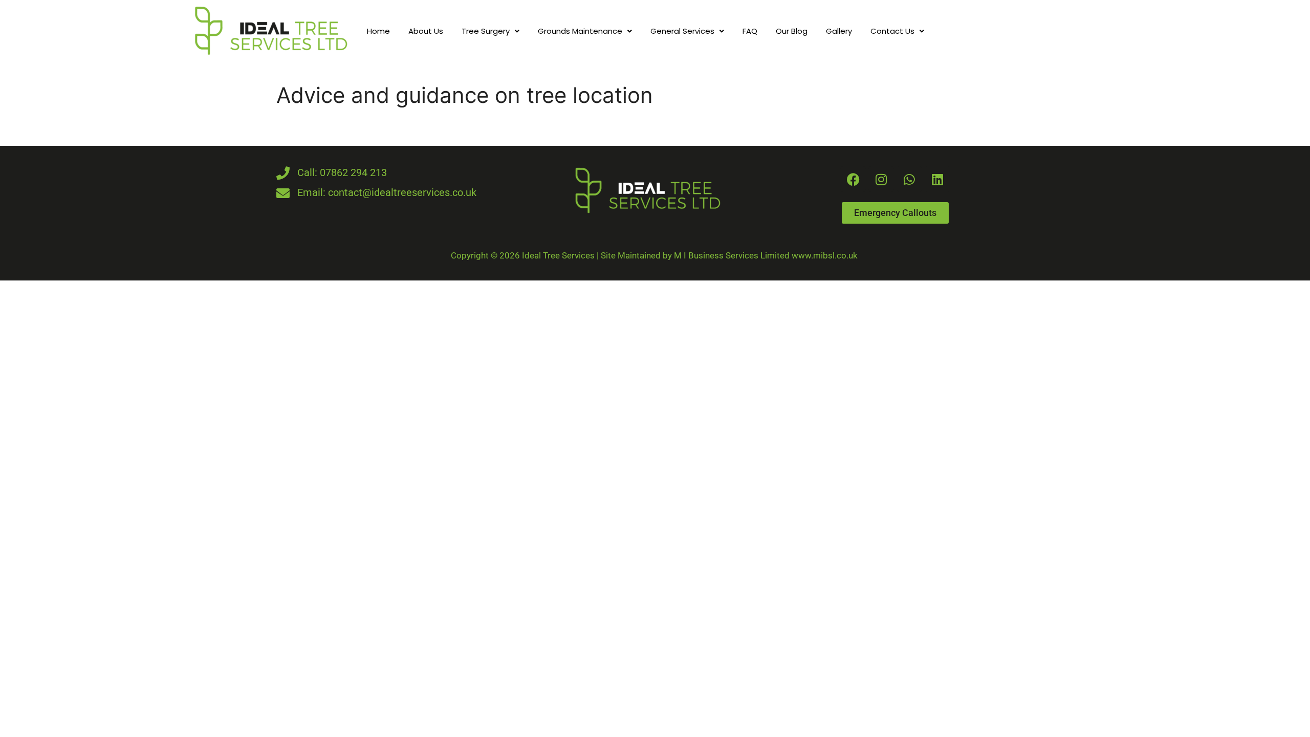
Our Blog (791, 31)
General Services (682, 31)
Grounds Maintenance (580, 31)
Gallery (839, 31)
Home (378, 31)
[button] (490, 30)
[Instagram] (881, 179)
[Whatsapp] (909, 179)
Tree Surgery (486, 31)
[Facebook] (853, 179)
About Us (425, 31)
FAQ (750, 31)
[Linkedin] (937, 179)
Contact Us (892, 31)
